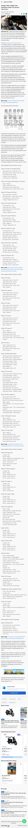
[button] (4, 699)
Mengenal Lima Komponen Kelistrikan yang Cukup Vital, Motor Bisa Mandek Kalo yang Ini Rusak (12, 269)
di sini (10, 681)
